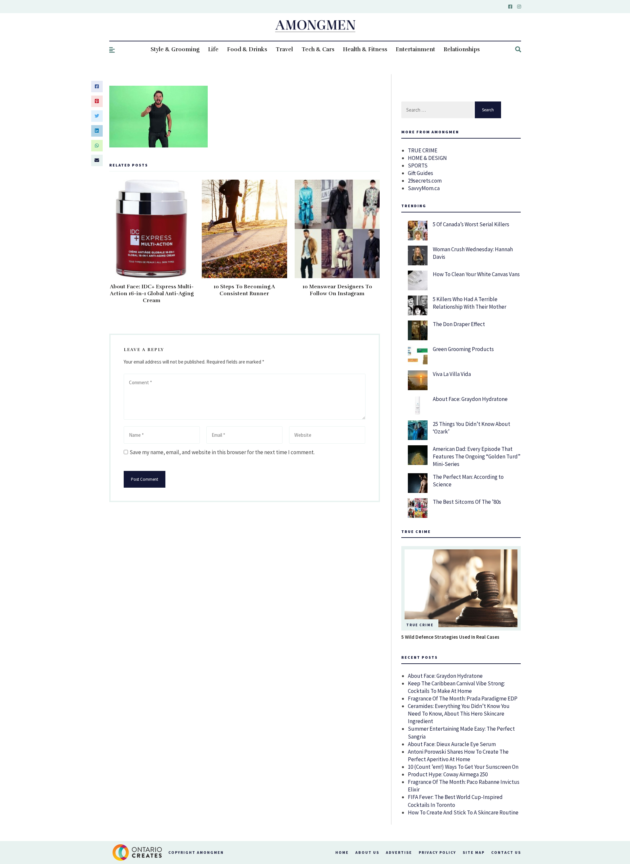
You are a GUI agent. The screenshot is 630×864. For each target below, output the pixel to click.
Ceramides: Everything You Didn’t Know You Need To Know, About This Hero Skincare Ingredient (459, 713)
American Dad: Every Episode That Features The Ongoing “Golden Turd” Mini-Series (476, 456)
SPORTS (418, 165)
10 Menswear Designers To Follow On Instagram (337, 290)
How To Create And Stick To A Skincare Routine (463, 812)
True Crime (419, 625)
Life (213, 49)
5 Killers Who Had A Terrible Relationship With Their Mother (469, 303)
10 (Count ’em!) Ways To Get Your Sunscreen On (463, 766)
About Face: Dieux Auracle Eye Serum (452, 744)
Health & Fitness (365, 49)
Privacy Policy (437, 852)
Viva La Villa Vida (452, 374)
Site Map (474, 852)
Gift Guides (420, 173)
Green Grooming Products (463, 349)
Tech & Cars (318, 49)
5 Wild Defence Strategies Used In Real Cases (450, 637)
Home (342, 852)
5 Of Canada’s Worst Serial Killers (471, 224)
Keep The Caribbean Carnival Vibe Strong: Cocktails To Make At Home (456, 687)
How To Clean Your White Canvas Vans (476, 274)
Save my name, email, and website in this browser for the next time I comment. (222, 452)
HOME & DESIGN (427, 158)
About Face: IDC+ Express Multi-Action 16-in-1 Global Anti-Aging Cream (152, 293)
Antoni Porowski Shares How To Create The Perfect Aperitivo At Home (458, 755)
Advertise (399, 852)
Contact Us (506, 852)
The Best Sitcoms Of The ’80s (467, 501)
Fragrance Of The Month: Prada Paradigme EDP (462, 698)
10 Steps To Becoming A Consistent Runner (244, 290)
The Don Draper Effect (459, 324)
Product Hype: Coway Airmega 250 (448, 774)
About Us (367, 852)
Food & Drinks (247, 49)
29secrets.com (425, 180)
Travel (284, 49)
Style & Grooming (175, 49)
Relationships (462, 49)
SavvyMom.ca (424, 188)
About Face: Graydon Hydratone (470, 399)
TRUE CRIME (422, 150)
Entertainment (415, 49)
